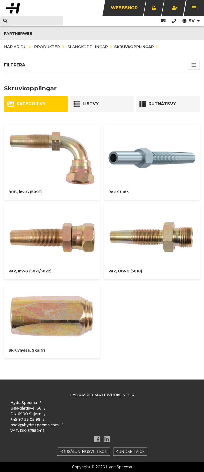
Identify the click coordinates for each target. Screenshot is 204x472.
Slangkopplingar (87, 46)
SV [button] (192, 20)
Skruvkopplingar (134, 46)
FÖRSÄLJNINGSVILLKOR (84, 451)
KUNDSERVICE (130, 451)
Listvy (91, 103)
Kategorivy (31, 103)
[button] (174, 20)
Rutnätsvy (162, 103)
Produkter (46, 46)
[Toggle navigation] (194, 65)
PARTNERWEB (18, 33)
